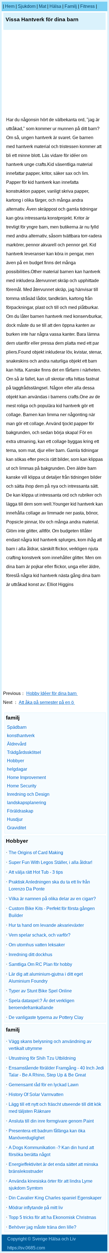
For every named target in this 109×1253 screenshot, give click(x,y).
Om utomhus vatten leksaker (37, 944)
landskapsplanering (26, 802)
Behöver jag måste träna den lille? (42, 1227)
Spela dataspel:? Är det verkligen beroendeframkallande (41, 1004)
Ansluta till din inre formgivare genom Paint (51, 1121)
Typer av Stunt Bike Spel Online (40, 990)
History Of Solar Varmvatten (36, 1094)
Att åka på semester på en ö (47, 702)
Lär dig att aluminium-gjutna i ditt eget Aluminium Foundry (46, 977)
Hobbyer (15, 760)
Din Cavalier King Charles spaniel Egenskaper (55, 1197)
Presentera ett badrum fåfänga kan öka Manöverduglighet (47, 1134)
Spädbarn (17, 727)
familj (71, 6)
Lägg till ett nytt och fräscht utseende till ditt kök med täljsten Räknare (55, 1108)
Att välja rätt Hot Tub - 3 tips (36, 872)
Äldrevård (16, 744)
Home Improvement (26, 777)
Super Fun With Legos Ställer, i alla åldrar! (50, 862)
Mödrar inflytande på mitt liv (36, 1207)
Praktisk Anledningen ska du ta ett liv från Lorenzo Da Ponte (49, 885)
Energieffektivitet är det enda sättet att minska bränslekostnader (53, 1168)
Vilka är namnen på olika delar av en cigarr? (52, 898)
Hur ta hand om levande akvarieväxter (46, 925)
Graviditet (16, 827)
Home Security (21, 785)
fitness (87, 6)
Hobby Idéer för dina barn (52, 693)
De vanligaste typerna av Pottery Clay (46, 1017)
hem (10, 6)
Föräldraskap (20, 811)
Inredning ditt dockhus (30, 954)
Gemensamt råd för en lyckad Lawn (44, 1084)
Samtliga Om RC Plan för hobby (40, 964)
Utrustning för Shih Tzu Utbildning (42, 1058)
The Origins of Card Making (36, 852)
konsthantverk (21, 735)
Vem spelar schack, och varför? (39, 935)
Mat (42, 6)
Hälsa (55, 6)
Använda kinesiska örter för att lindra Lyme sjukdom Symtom (51, 1184)
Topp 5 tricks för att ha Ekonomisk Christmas (52, 1217)
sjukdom (26, 6)
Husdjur (15, 819)
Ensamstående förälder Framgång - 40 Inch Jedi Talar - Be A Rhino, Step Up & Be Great (56, 1071)
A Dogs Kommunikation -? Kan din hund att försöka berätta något (51, 1151)
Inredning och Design (28, 794)
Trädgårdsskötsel (24, 752)
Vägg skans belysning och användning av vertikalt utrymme (50, 1045)
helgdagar (17, 769)
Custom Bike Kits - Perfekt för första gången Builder (52, 912)
